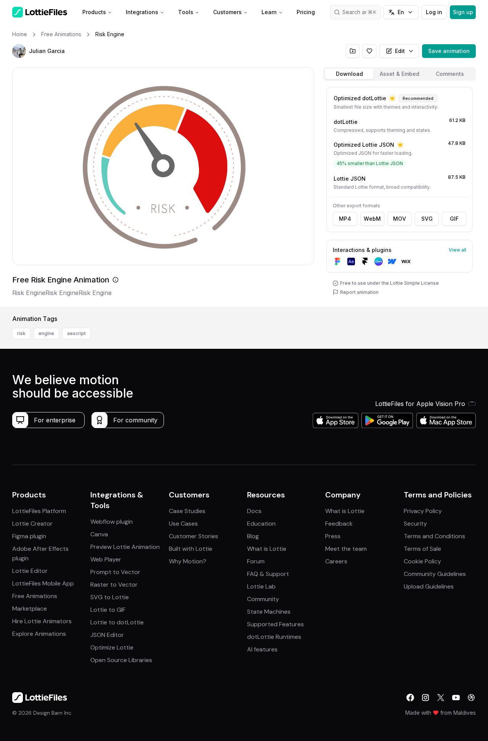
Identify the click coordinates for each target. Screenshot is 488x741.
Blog (253, 536)
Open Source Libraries (121, 660)
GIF (454, 218)
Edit (400, 51)
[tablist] (399, 74)
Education (261, 524)
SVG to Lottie (109, 597)
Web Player (105, 559)
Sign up (463, 12)
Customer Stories (193, 536)
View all (457, 250)
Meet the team (346, 549)
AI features (262, 649)
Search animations (361, 12)
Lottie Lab (261, 586)
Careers (336, 561)
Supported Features (275, 624)
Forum (256, 561)
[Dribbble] (471, 697)
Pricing (306, 12)
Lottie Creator (32, 524)
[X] (440, 697)
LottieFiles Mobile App (43, 583)
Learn (269, 12)
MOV (399, 218)
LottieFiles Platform (39, 511)
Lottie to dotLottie (117, 622)
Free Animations (34, 596)
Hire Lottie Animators (42, 621)
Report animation (359, 292)
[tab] (349, 74)
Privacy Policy (423, 511)
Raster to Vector (114, 585)
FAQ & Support (268, 574)
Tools (185, 12)
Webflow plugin (111, 522)
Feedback (339, 524)
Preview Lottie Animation (125, 547)
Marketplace (29, 609)
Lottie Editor (30, 571)
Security (415, 524)
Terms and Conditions (434, 536)
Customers (227, 12)
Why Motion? (187, 561)
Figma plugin (29, 536)
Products (94, 12)
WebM (372, 218)
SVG (427, 218)
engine (46, 333)
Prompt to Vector (115, 572)
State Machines (269, 612)
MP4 (345, 218)
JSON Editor (107, 635)
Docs (254, 511)
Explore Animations (39, 634)
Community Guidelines (435, 574)
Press (332, 536)
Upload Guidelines (429, 586)
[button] (19, 51)
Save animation (449, 51)
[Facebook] (410, 697)
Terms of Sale (422, 549)
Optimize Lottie (111, 647)
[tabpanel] (399, 195)
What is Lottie (266, 549)
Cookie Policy (422, 561)
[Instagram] (425, 697)
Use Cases (183, 524)
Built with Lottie (190, 549)
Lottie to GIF (107, 610)
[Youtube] (456, 697)
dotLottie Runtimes (274, 637)
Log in (434, 12)
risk (21, 333)
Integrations (142, 12)
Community (263, 599)
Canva (99, 534)
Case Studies (187, 511)
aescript (76, 333)
